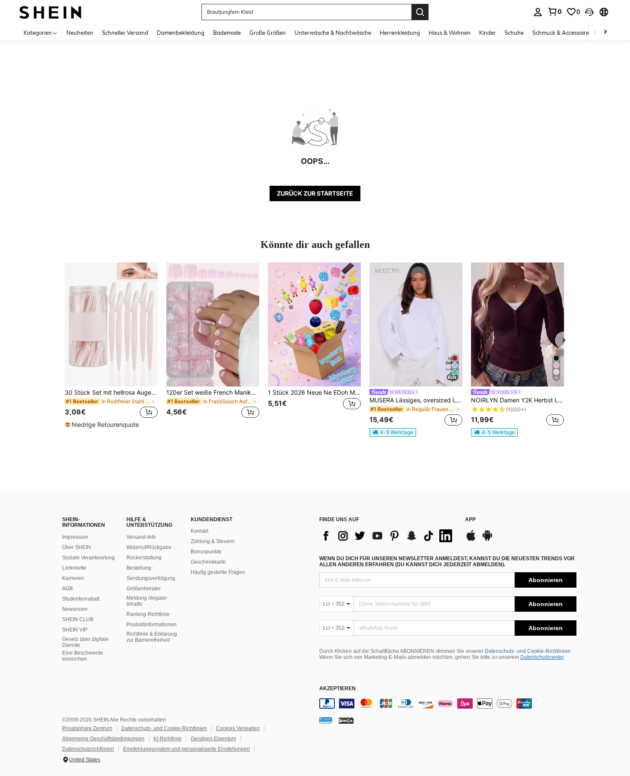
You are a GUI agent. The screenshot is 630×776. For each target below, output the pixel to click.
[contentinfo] (447, 703)
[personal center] (538, 12)
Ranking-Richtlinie (148, 614)
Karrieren (73, 578)
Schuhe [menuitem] (514, 32)
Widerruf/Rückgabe (148, 547)
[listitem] (111, 346)
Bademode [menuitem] (227, 32)
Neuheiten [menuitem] (79, 32)
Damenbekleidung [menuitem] (180, 32)
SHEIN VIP (74, 630)
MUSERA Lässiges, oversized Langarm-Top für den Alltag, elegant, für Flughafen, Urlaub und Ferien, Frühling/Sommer (415, 400)
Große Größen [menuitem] (267, 32)
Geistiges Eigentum (213, 739)
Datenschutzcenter (542, 657)
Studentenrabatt (80, 599)
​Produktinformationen (151, 625)
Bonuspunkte (206, 552)
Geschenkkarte (208, 562)
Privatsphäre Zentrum (87, 728)
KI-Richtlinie (167, 739)
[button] (589, 12)
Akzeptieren (337, 688)
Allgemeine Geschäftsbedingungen (103, 739)
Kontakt (199, 531)
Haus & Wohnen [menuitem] (450, 32)
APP (470, 519)
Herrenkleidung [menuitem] (400, 32)
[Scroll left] (595, 32)
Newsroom (74, 609)
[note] (103, 424)
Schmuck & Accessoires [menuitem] (561, 32)
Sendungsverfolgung (150, 578)
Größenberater (143, 589)
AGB (67, 589)
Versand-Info (141, 537)
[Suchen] (420, 12)
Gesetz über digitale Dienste (85, 642)
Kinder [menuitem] (487, 32)
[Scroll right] (605, 32)
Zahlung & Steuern (212, 541)
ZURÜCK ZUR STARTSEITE (315, 193)
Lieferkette (74, 568)
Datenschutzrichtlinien (88, 749)
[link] (554, 11)
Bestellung (138, 568)
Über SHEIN (76, 547)
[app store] (471, 540)
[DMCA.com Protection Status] (346, 720)
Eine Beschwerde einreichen (82, 656)
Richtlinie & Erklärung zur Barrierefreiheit (151, 637)
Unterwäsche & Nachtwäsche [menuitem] (332, 32)
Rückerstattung (144, 558)
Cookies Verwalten (238, 728)
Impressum (75, 537)
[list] (387, 535)
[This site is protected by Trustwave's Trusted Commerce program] (325, 720)
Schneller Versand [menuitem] (125, 32)
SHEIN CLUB (77, 619)
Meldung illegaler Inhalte (146, 601)
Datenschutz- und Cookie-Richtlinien (527, 651)
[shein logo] (50, 12)
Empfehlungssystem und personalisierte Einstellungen (186, 749)
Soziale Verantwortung (88, 558)
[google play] (487, 540)
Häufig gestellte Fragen (218, 572)
